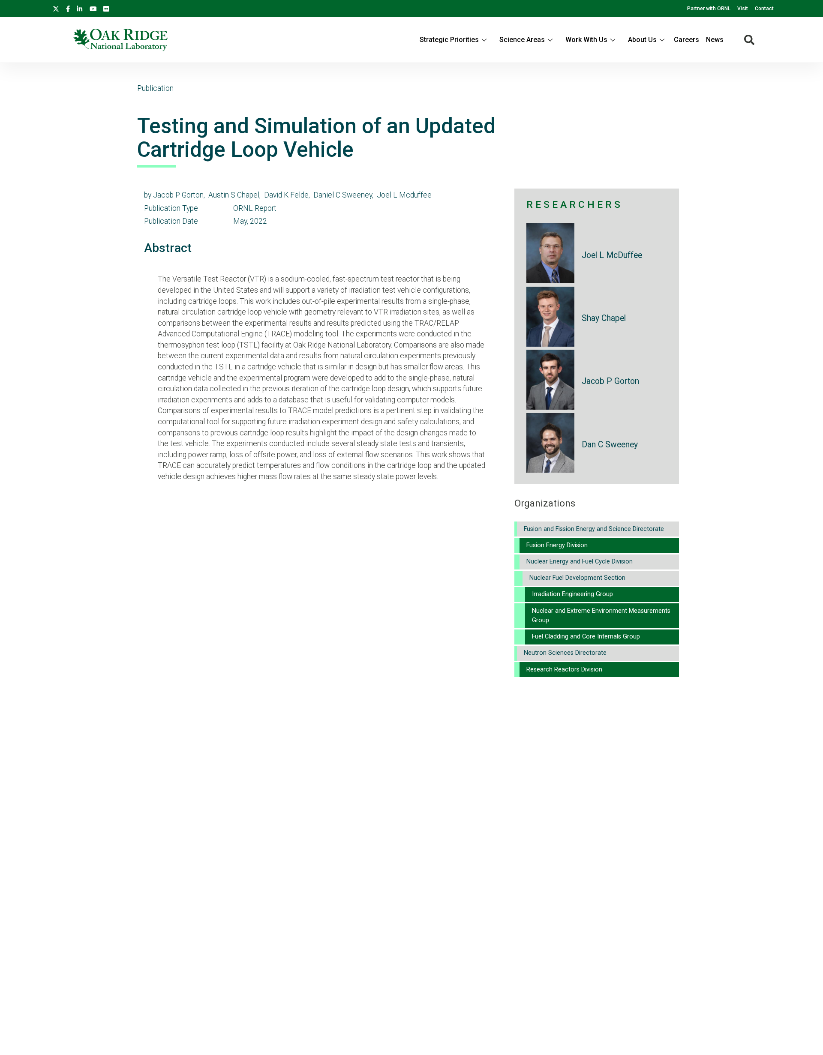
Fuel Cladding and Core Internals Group (586, 636)
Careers (686, 40)
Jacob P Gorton (610, 381)
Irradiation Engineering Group (572, 594)
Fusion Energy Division (557, 545)
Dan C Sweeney (610, 445)
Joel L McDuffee (612, 255)
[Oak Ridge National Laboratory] (120, 40)
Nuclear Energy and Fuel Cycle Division (579, 561)
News (715, 40)
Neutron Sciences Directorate (565, 652)
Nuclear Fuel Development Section (577, 577)
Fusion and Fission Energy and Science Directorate (594, 529)
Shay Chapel (604, 318)
